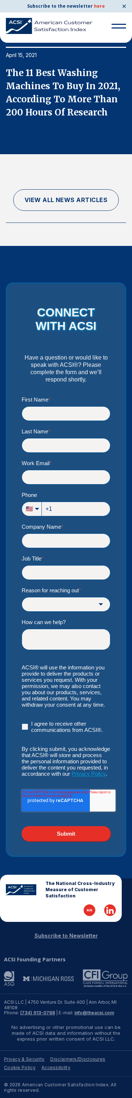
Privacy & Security (24, 1059)
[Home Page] (21, 889)
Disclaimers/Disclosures (77, 1059)
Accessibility (55, 1067)
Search (116, 43)
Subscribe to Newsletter (66, 935)
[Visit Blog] (89, 910)
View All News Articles (66, 200)
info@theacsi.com (94, 1012)
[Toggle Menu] (118, 26)
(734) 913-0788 (37, 1012)
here (99, 6)
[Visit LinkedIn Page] (110, 910)
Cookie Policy (20, 1067)
